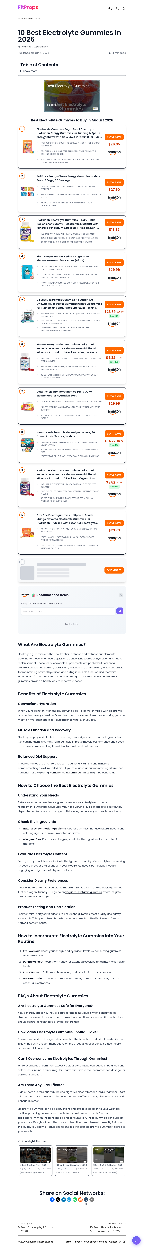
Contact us (115, 1241)
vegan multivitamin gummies (83, 892)
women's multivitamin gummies (69, 772)
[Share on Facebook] (52, 1199)
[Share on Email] (91, 1199)
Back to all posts (30, 18)
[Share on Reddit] (80, 1199)
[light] (124, 8)
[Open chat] (136, 1240)
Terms (67, 1241)
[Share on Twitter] (58, 1199)
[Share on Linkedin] (63, 1199)
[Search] (117, 8)
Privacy (78, 1241)
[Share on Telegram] (69, 1199)
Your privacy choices (95, 1241)
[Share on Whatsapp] (75, 1199)
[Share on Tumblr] (86, 1199)
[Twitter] (124, 1242)
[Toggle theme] (121, 595)
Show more (30, 71)
